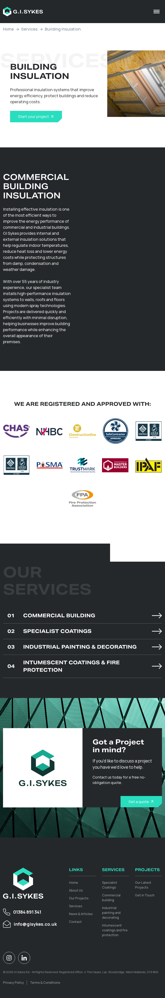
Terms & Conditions (45, 982)
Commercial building (111, 897)
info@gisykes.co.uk (35, 924)
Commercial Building (51, 615)
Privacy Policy (13, 982)
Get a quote (139, 801)
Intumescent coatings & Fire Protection (63, 666)
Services (29, 29)
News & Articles (81, 914)
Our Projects (79, 898)
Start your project (33, 116)
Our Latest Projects (143, 885)
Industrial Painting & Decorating (72, 647)
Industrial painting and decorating (111, 913)
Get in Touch (144, 895)
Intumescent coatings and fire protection (115, 930)
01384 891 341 (27, 912)
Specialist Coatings (49, 631)
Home (8, 29)
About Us (76, 890)
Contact (75, 921)
